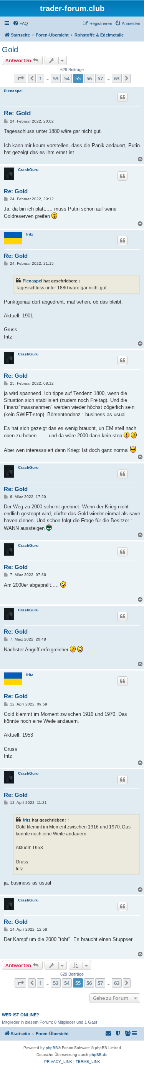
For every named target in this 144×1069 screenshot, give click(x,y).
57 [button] (100, 78)
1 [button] (40, 78)
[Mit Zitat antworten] (122, 97)
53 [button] (55, 78)
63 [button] (116, 78)
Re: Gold (17, 113)
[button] (20, 78)
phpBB (52, 1048)
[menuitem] (20, 23)
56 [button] (89, 78)
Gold (10, 49)
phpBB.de (98, 1054)
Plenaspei (13, 91)
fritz (29, 234)
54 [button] (67, 78)
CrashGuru (28, 170)
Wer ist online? (20, 1015)
